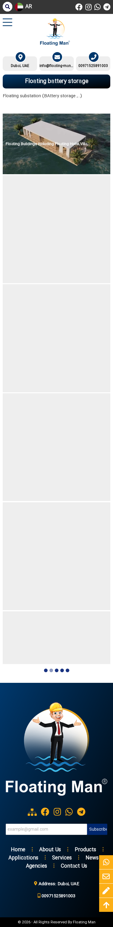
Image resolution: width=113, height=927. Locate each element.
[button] (46, 671)
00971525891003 (93, 66)
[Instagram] (88, 7)
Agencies (36, 866)
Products (85, 850)
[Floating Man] (55, 32)
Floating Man (84, 922)
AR (28, 7)
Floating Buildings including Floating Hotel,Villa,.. (48, 144)
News (92, 858)
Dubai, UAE (20, 66)
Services (62, 858)
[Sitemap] (32, 812)
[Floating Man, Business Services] (57, 798)
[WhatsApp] (97, 7)
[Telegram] (106, 7)
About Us (50, 850)
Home (18, 850)
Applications (23, 858)
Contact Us (74, 866)
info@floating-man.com (56, 66)
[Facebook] (79, 7)
